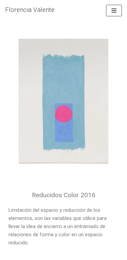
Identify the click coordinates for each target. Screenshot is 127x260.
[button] (11, 103)
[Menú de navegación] (114, 10)
